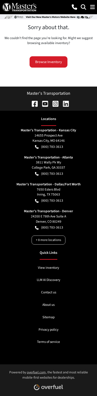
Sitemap (48, 317)
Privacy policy (48, 329)
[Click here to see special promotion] (48, 16)
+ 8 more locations (48, 240)
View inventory (48, 267)
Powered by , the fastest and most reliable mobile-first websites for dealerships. (48, 375)
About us (48, 304)
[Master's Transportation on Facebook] (33, 103)
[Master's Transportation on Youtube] (43, 103)
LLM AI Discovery (48, 279)
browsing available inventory (48, 42)
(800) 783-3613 (52, 146)
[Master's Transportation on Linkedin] (64, 103)
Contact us (48, 292)
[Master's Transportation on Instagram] (53, 103)
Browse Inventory (48, 61)
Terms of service (48, 341)
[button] (74, 7)
